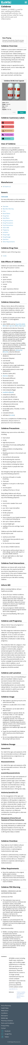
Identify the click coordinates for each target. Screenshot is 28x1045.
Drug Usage (6, 235)
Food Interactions (8, 225)
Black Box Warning (8, 209)
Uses (4, 211)
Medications (4, 1010)
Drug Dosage (6, 237)
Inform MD (6, 227)
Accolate (11, 415)
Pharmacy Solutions (7, 1020)
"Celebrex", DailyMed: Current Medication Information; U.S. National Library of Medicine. (21, 994)
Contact (3, 1028)
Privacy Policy (5, 1026)
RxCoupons (4, 1015)
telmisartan (19, 350)
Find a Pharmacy (6, 1005)
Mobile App (4, 1018)
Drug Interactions (8, 220)
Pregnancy (6, 230)
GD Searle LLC (7, 186)
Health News (5, 1008)
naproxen (12, 326)
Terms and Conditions (7, 1023)
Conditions (4, 1013)
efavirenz (5, 376)
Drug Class (6, 216)
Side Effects (6, 218)
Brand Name (6, 213)
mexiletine (6, 392)
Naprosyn (22, 326)
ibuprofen (18, 324)
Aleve (17, 326)
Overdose (5, 239)
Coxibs (5, 256)
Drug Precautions (8, 223)
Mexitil (11, 392)
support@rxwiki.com (13, 989)
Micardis (5, 352)
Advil (23, 324)
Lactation (5, 232)
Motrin (5, 326)
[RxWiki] (6, 2)
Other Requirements (9, 242)
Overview (5, 206)
